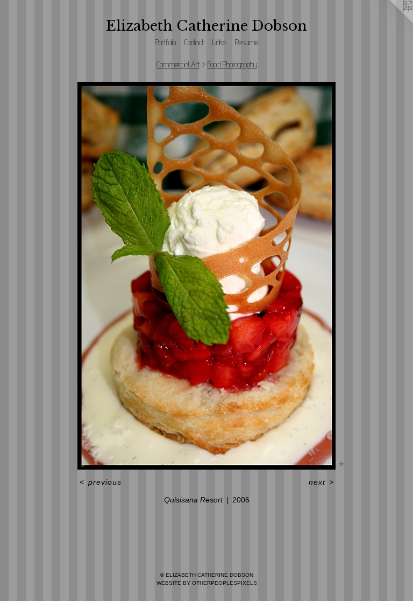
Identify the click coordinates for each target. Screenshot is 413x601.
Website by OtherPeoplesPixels (206, 583)
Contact (194, 42)
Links (219, 42)
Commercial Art (178, 64)
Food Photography (232, 64)
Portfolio (165, 42)
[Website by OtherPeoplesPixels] (391, 21)
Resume (246, 42)
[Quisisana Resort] (206, 276)
